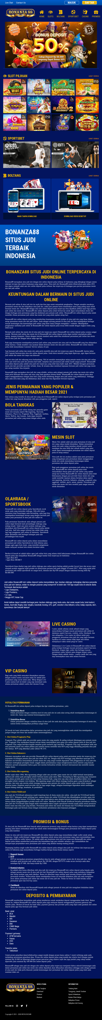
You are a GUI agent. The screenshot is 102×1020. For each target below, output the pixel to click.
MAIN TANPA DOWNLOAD (27, 216)
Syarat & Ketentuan (74, 994)
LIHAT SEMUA (94, 76)
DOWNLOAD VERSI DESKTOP (75, 216)
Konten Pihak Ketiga (74, 997)
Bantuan (39, 997)
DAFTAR (89, 2)
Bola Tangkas (41, 989)
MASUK (72, 2)
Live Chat (9, 2)
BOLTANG (14, 176)
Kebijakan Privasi (74, 1000)
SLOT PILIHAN (17, 76)
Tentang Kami (72, 989)
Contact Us (21, 2)
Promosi (39, 994)
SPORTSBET (16, 138)
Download (40, 991)
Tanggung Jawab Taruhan (77, 991)
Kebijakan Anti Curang (75, 1003)
